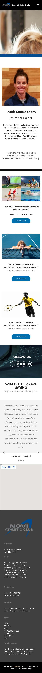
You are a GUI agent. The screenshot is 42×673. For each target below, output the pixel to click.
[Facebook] (12, 364)
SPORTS (7, 628)
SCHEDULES (8, 633)
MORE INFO (21, 221)
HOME (6, 624)
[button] (4, 452)
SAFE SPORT (9, 636)
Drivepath (16, 666)
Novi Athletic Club (21, 5)
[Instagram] (29, 364)
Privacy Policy (26, 669)
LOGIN (6, 638)
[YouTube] (23, 364)
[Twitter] (18, 364)
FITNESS (7, 626)
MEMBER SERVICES (11, 631)
